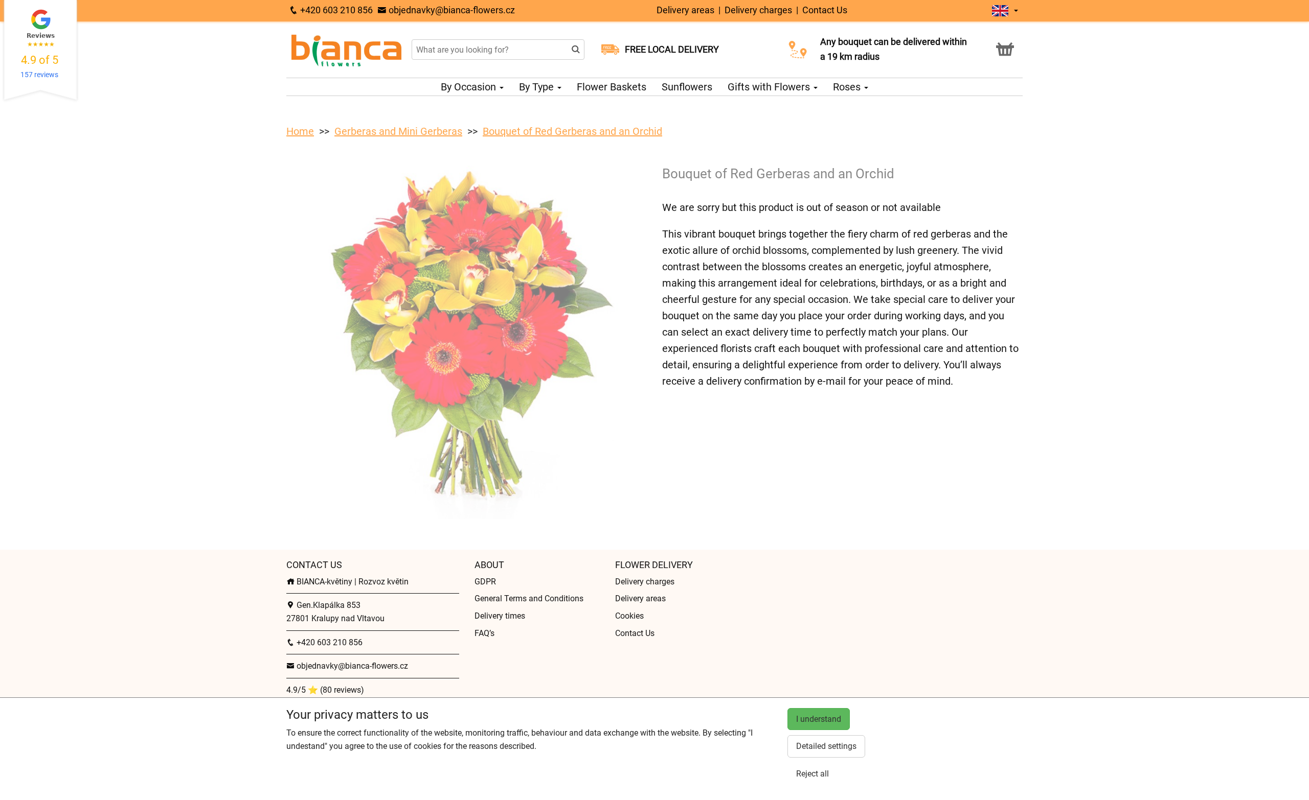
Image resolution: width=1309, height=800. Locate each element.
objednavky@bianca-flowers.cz (451, 10)
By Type (537, 87)
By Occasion (470, 87)
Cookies (629, 616)
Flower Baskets (611, 87)
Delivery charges (758, 10)
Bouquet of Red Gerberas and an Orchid (572, 131)
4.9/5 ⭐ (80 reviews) (325, 690)
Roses (848, 87)
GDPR (485, 581)
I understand (818, 719)
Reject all (812, 774)
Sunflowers (687, 87)
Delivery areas (685, 10)
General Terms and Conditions (529, 598)
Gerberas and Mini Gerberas (398, 131)
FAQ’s (484, 633)
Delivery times (500, 616)
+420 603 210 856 (335, 10)
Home (300, 131)
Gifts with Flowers (770, 87)
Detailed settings (826, 746)
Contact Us (824, 10)
